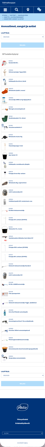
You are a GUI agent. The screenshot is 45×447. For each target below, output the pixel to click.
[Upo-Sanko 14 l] (5, 155)
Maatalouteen (23, 15)
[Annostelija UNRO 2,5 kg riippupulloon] (5, 100)
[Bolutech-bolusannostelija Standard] (5, 266)
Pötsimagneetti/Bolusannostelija (19, 339)
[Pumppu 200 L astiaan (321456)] (5, 248)
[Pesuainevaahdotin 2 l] (5, 128)
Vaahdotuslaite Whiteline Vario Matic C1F (21, 238)
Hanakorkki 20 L (13, 63)
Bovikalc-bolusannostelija (16, 210)
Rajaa (22, 45)
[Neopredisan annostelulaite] (5, 358)
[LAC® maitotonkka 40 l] (5, 275)
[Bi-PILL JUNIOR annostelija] (5, 284)
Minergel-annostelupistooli (17, 109)
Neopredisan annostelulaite (17, 358)
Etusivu (4, 15)
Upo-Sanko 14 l (13, 155)
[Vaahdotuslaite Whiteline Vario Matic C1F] (5, 238)
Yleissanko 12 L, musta (15, 229)
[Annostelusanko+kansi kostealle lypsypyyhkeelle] (5, 349)
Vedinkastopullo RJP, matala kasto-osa (20, 201)
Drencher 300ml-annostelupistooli (19, 330)
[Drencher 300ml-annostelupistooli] (5, 331)
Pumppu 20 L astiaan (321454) (18, 220)
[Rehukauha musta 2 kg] (5, 137)
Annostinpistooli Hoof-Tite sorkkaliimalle (21, 321)
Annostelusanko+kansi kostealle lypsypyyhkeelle (23, 349)
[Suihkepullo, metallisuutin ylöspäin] (5, 165)
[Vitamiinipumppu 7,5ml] (5, 146)
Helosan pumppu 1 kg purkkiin (17, 72)
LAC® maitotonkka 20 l (15, 192)
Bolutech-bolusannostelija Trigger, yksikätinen (23, 303)
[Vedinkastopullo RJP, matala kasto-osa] (5, 201)
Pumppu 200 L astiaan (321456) (18, 247)
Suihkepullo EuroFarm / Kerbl (17, 81)
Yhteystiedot (22, 419)
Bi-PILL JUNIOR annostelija (17, 284)
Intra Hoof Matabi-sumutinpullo (18, 312)
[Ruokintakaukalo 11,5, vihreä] (5, 118)
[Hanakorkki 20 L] (5, 63)
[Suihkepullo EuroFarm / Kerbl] (5, 81)
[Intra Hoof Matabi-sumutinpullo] (5, 312)
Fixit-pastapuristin (14, 293)
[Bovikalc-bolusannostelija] (5, 211)
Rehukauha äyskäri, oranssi (17, 90)
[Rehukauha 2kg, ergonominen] (5, 183)
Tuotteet (13, 15)
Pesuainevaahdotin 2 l (15, 127)
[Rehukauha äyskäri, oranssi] (5, 91)
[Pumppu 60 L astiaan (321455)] (5, 257)
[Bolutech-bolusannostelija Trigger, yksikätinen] (5, 303)
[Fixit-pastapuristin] (5, 294)
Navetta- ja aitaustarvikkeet (14, 17)
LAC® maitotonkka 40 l (15, 275)
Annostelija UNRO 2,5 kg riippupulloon (20, 100)
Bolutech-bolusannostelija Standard (20, 266)
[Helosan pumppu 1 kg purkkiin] (5, 72)
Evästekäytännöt (22, 423)
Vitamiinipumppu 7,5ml (16, 146)
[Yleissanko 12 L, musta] (5, 229)
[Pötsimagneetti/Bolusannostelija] (5, 340)
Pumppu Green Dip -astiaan (17, 173)
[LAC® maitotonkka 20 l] (5, 192)
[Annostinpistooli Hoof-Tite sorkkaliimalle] (5, 321)
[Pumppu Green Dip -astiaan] (5, 174)
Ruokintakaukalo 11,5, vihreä (17, 118)
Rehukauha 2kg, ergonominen (18, 183)
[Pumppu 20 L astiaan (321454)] (5, 220)
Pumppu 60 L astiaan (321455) (18, 256)
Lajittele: (5, 33)
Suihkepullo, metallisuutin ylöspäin (19, 164)
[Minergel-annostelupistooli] (5, 109)
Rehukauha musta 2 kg (15, 136)
